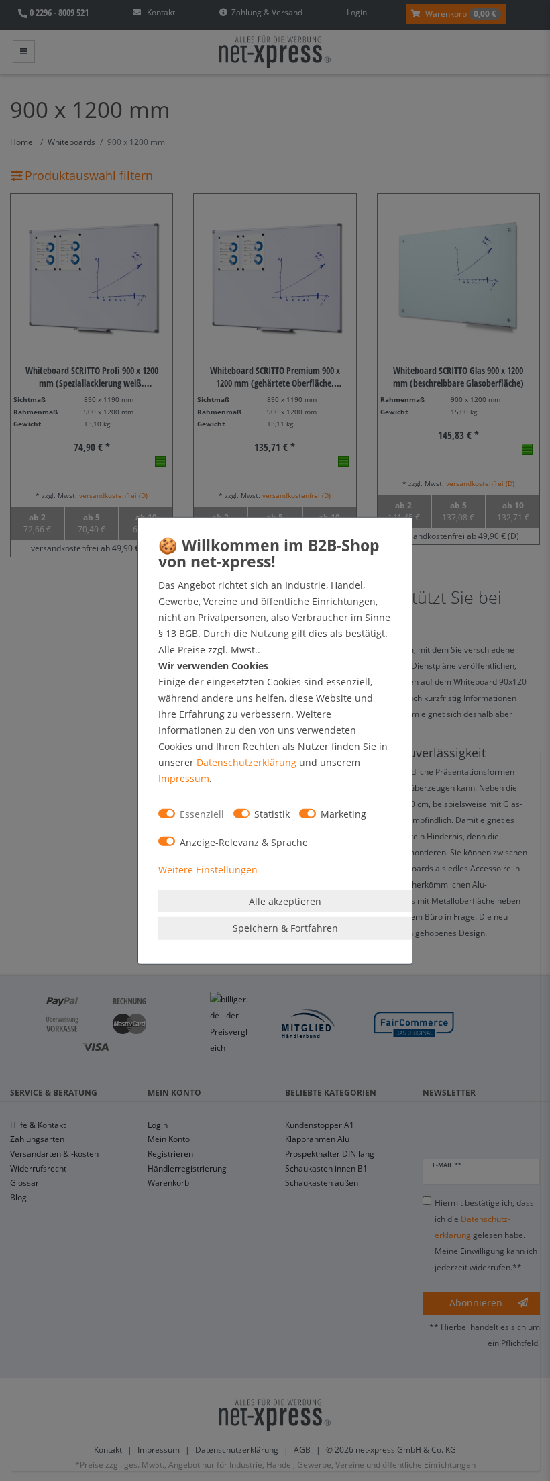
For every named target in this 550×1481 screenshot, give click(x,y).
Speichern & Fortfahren (285, 928)
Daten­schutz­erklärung (246, 761)
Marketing (343, 814)
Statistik (272, 814)
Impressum (183, 777)
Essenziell (202, 814)
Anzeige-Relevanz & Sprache (244, 841)
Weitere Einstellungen (208, 869)
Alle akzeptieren (285, 900)
